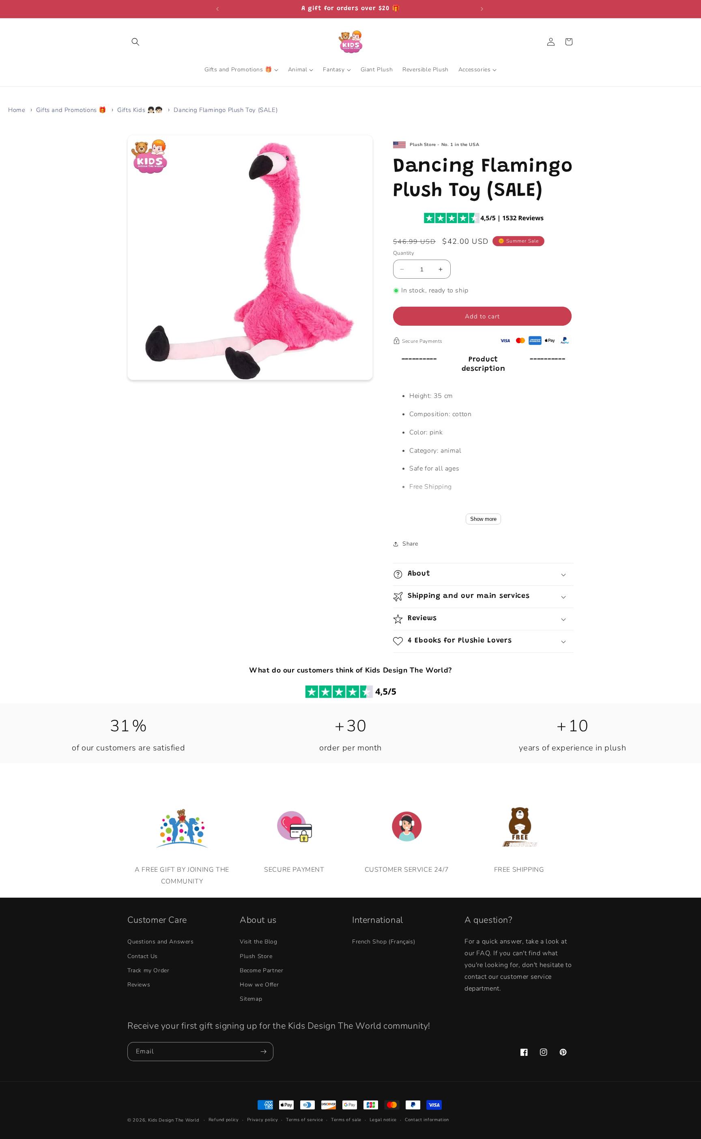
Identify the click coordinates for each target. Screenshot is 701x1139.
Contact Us (142, 956)
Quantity (403, 253)
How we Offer (259, 985)
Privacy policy (262, 1120)
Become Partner (261, 970)
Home (16, 110)
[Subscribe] (264, 1051)
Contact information (427, 1120)
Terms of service (304, 1120)
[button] (136, 42)
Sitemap (251, 999)
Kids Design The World (173, 1120)
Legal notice (383, 1120)
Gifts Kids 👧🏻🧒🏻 (140, 110)
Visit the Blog (258, 942)
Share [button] (410, 544)
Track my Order (148, 970)
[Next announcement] (483, 9)
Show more (483, 519)
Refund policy (224, 1120)
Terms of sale (346, 1120)
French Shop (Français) (383, 942)
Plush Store (256, 956)
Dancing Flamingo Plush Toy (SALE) (225, 110)
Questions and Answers (160, 942)
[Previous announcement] (218, 9)
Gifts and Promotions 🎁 (71, 110)
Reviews (138, 985)
